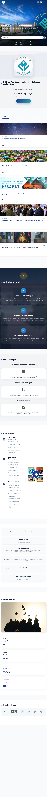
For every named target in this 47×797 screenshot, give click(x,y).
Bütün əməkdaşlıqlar (39, 717)
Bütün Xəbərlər (40, 259)
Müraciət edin (22, 101)
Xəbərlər (6, 117)
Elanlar (14, 117)
